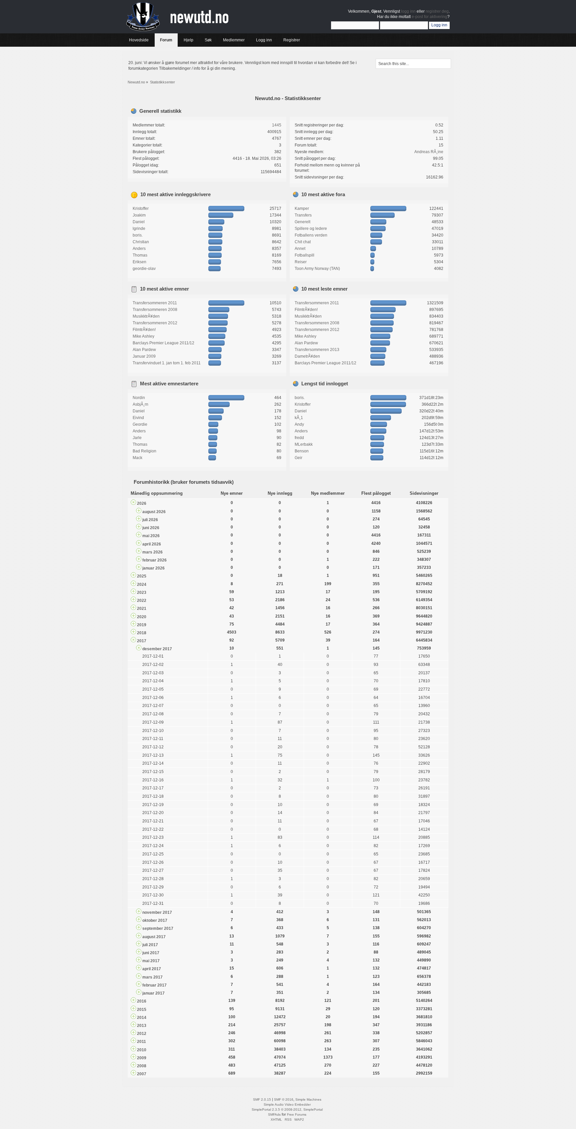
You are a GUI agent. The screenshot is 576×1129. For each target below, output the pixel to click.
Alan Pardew (144, 349)
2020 (141, 617)
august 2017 (154, 936)
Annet (300, 248)
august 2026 (154, 511)
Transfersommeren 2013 (317, 349)
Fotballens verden (311, 235)
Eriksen (139, 262)
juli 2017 (150, 945)
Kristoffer (141, 208)
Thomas (140, 255)
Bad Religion (144, 451)
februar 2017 (154, 985)
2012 (141, 1033)
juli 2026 (150, 519)
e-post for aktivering (429, 16)
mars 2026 (152, 552)
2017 (141, 641)
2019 (141, 625)
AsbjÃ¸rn (140, 404)
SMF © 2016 (283, 1099)
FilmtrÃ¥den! (144, 329)
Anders (139, 248)
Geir (298, 457)
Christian (141, 242)
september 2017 (157, 928)
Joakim (139, 215)
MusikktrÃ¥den (146, 316)
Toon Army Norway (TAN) (317, 268)
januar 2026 (153, 568)
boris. (138, 235)
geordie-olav (144, 268)
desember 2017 (157, 649)
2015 (141, 1009)
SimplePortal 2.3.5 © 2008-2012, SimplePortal (287, 1109)
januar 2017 (153, 993)
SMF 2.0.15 (262, 1099)
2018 (141, 633)
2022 (141, 600)
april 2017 (151, 969)
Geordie (140, 424)
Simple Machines (308, 1099)
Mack (137, 457)
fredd (299, 437)
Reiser (301, 262)
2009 (141, 1058)
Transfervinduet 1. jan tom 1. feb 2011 (167, 363)
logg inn (408, 11)
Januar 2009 (144, 356)
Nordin (139, 397)
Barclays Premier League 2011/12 (163, 343)
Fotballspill (304, 255)
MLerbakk (304, 444)
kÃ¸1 (299, 417)
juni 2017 (150, 953)
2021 (141, 608)
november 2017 (157, 912)
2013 (141, 1025)
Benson (302, 451)
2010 (141, 1050)
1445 (276, 125)
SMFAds (274, 1114)
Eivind (138, 417)
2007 (141, 1074)
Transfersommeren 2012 (155, 323)
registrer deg (437, 11)
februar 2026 (154, 560)
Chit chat (303, 242)
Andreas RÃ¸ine (428, 151)
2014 (141, 1017)
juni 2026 (150, 527)
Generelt (302, 222)
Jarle (137, 437)
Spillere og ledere (311, 228)
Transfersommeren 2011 (155, 303)
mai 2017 (151, 961)
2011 (141, 1041)
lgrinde (139, 228)
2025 (141, 576)
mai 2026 (151, 535)
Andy (299, 424)
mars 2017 (152, 977)
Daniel (139, 222)
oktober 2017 (154, 920)
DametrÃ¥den (307, 356)
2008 (141, 1066)
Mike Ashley (143, 336)
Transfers (303, 215)
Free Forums (296, 1114)
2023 (141, 592)
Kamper (302, 208)
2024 (141, 584)
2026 (141, 503)
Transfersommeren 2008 (155, 309)
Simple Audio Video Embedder (287, 1104)
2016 (141, 1001)
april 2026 (151, 544)
